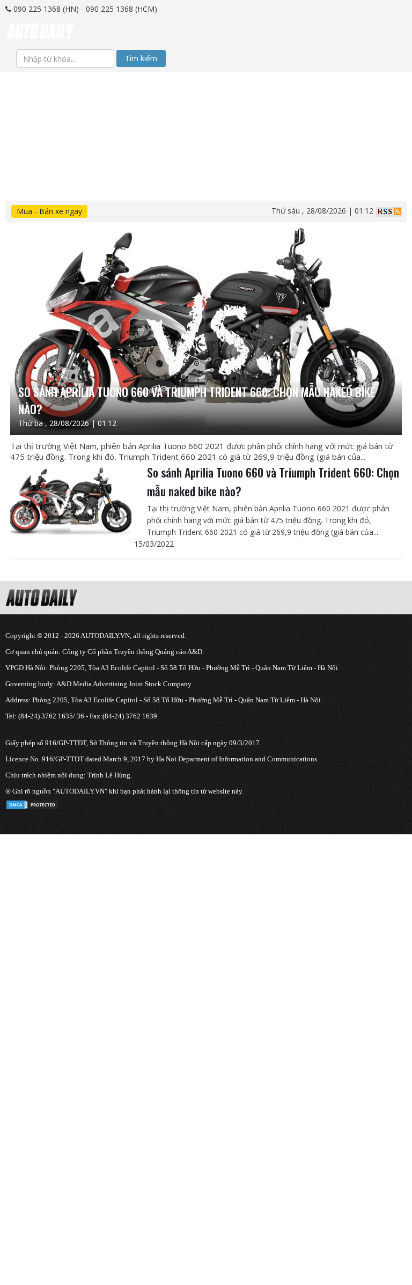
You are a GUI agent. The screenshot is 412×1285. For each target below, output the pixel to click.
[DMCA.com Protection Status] (32, 803)
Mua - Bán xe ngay (49, 211)
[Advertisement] (206, 147)
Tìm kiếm (141, 58)
